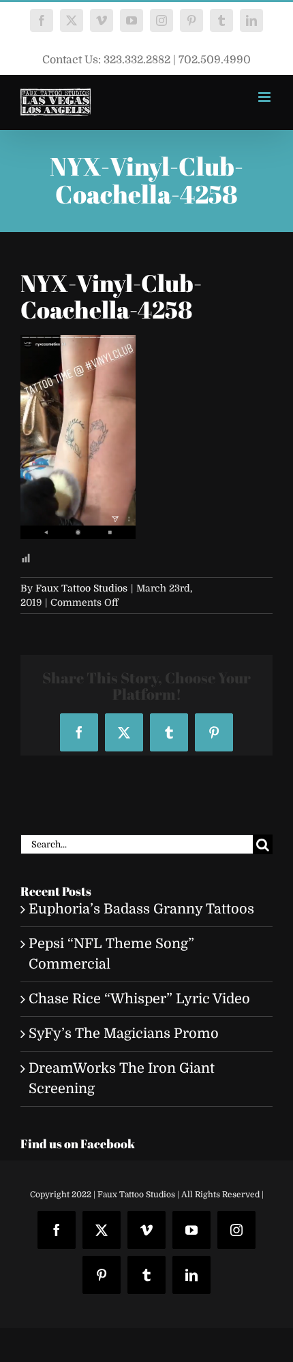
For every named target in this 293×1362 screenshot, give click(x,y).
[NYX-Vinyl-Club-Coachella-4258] (78, 345)
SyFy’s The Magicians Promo (124, 1033)
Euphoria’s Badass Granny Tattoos (141, 909)
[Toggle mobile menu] (265, 97)
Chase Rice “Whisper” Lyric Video (139, 999)
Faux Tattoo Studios (81, 588)
